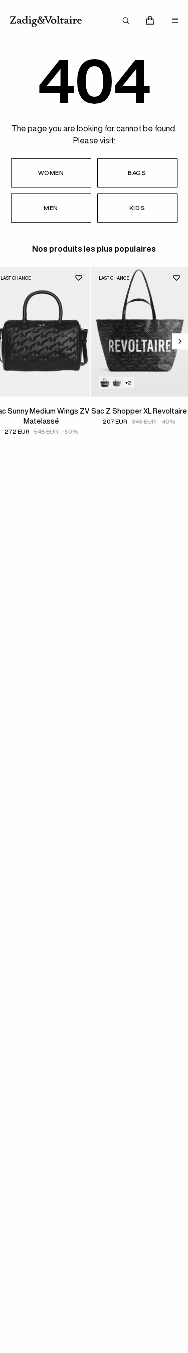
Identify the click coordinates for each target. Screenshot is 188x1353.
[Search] (126, 21)
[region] (94, 360)
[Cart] (150, 21)
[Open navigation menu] (175, 21)
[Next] (180, 341)
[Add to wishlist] (79, 278)
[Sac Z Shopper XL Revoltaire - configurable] (116, 382)
